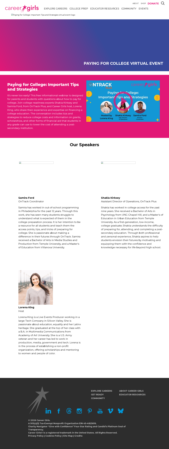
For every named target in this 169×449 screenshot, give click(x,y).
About (136, 3)
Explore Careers (55, 8)
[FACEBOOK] (59, 413)
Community (128, 8)
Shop (143, 3)
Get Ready (97, 394)
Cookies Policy (53, 436)
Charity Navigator (37, 426)
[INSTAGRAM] (79, 413)
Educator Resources (104, 8)
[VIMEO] (110, 413)
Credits (78, 436)
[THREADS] (69, 413)
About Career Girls (131, 391)
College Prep (79, 8)
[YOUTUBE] (100, 413)
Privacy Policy (36, 436)
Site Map (68, 436)
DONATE (153, 3)
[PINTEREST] (90, 413)
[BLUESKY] (121, 413)
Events (143, 8)
